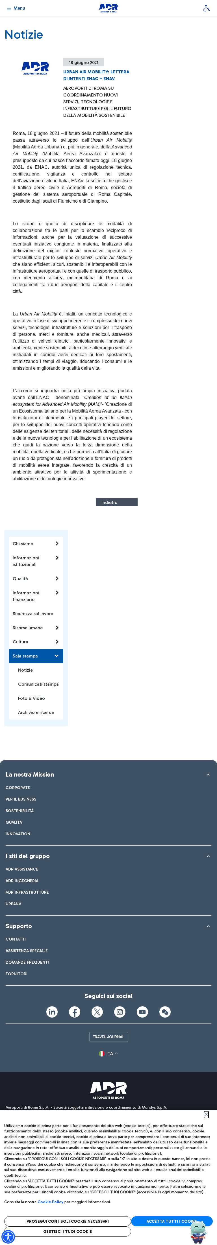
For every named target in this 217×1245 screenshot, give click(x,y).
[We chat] (165, 1012)
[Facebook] (74, 1012)
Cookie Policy (50, 1202)
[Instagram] (119, 1012)
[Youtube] (142, 1012)
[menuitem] (18, 788)
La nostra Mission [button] (30, 774)
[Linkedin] (52, 1012)
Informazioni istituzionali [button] (26, 561)
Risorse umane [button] (28, 627)
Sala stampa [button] (25, 656)
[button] (108, 1053)
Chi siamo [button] (23, 543)
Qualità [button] (20, 578)
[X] (97, 1012)
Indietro (109, 502)
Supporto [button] (19, 926)
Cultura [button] (20, 642)
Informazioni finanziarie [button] (26, 596)
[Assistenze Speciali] (206, 8)
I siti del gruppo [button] (28, 856)
